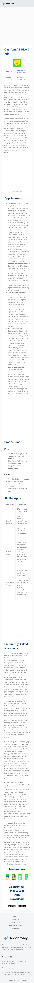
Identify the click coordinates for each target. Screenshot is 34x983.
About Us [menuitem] (15, 916)
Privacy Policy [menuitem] (15, 922)
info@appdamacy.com (14, 968)
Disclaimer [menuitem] (15, 928)
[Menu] (31, 3)
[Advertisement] (17, 25)
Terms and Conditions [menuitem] (15, 925)
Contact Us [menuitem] (15, 919)
